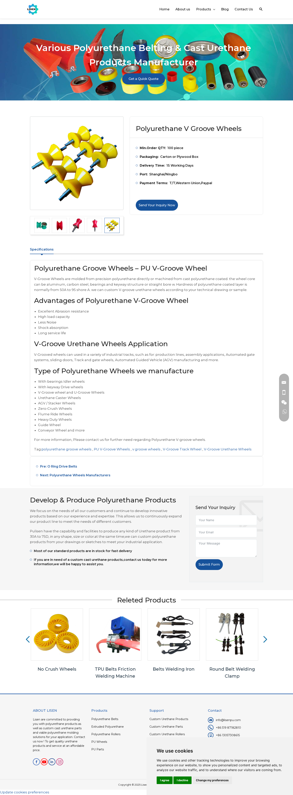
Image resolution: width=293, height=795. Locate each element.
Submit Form (209, 564)
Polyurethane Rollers (105, 734)
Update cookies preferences (24, 792)
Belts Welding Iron (117, 669)
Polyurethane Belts (104, 719)
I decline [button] (182, 780)
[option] (77, 163)
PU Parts (97, 749)
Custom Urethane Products (168, 719)
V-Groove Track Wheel (182, 449)
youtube (44, 761)
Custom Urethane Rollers (167, 734)
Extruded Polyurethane (107, 726)
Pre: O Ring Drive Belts (58, 466)
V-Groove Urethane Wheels (228, 449)
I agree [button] (164, 780)
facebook (36, 761)
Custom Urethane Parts (166, 726)
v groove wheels (146, 449)
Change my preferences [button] (212, 780)
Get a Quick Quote (143, 79)
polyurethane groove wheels (66, 449)
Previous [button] (28, 639)
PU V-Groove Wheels (112, 449)
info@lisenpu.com (228, 720)
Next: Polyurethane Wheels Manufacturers (75, 475)
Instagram (59, 761)
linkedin (51, 761)
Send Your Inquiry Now (157, 205)
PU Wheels (99, 742)
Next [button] (265, 639)
